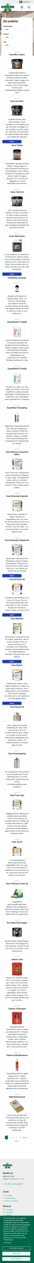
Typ (4, 42)
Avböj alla (16, 1253)
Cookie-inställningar (16, 1248)
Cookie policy (10, 1198)
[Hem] (8, 7)
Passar (6, 34)
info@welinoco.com (16, 1179)
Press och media (11, 1201)
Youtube (8, 1215)
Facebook (9, 1212)
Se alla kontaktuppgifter (14, 1184)
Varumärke (7, 26)
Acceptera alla (16, 1259)
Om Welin (8, 1195)
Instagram (9, 1210)
